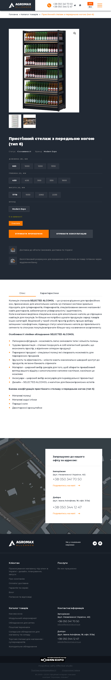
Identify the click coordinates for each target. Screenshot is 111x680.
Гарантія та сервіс (18, 588)
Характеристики (49, 293)
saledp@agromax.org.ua (69, 642)
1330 (53, 166)
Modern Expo (50, 151)
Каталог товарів (29, 14)
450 (27, 180)
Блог (11, 592)
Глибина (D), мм (17, 173)
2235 (54, 194)
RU (90, 7)
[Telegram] (75, 5)
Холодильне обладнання (23, 646)
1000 (27, 166)
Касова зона (15, 613)
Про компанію (17, 579)
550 (51, 180)
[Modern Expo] (55, 659)
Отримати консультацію (71, 234)
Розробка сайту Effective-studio (55, 665)
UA (90, 4)
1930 (28, 194)
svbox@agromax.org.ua (69, 624)
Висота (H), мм (17, 188)
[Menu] (99, 5)
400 (14, 180)
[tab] (22, 293)
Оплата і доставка (18, 583)
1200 (40, 166)
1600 (64, 180)
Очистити (16, 223)
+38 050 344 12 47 (62, 7)
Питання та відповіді (20, 597)
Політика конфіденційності (43, 670)
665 (14, 166)
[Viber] (80, 5)
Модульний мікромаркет (23, 618)
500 (39, 180)
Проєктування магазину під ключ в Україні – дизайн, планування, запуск (28, 571)
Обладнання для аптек (22, 622)
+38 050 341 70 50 (63, 4)
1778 (14, 194)
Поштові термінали (19, 627)
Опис (22, 293)
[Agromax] (20, 5)
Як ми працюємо (67, 568)
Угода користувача (71, 670)
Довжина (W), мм (18, 159)
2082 (41, 194)
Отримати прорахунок (29, 234)
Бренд (12, 202)
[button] (74, 33)
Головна (13, 14)
